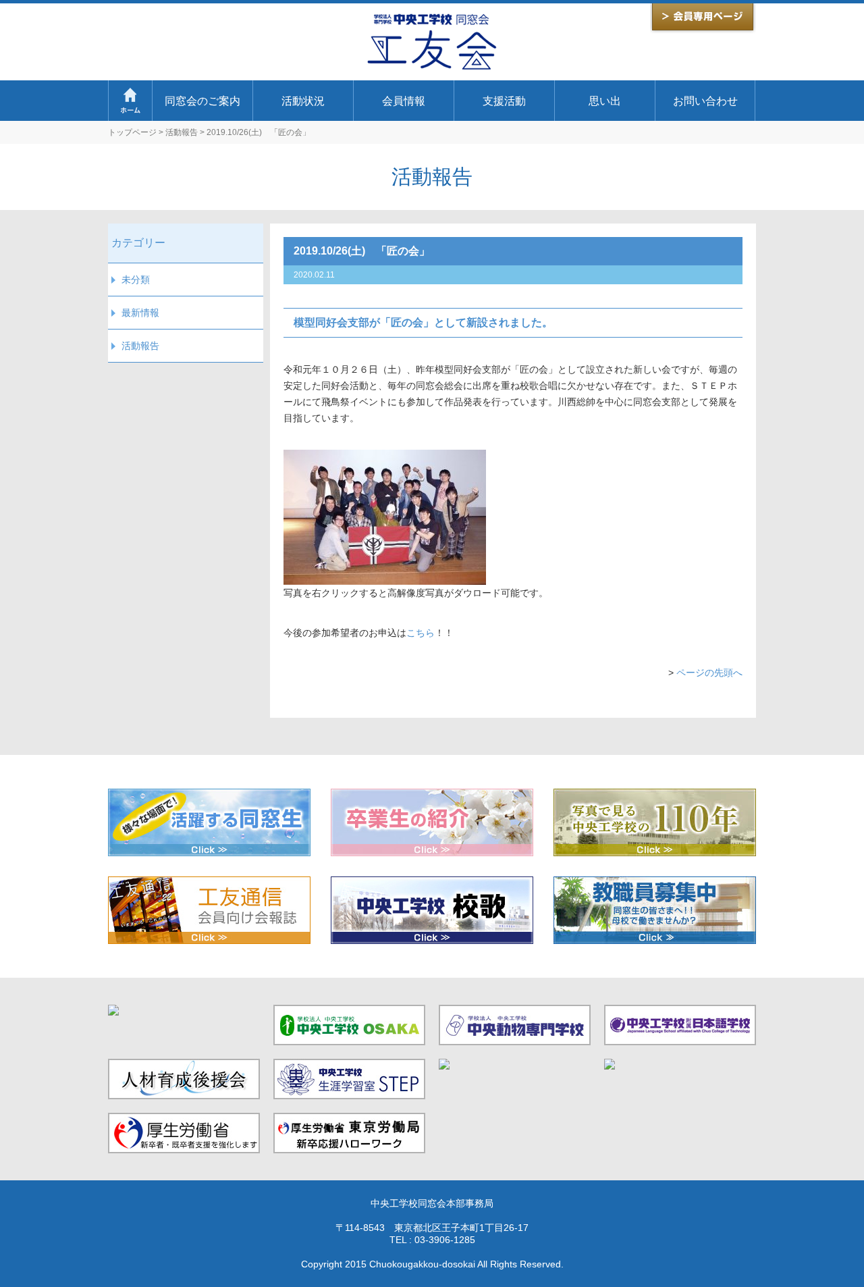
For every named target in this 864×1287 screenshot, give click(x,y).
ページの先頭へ (709, 672)
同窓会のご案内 (202, 101)
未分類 (136, 279)
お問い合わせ (705, 101)
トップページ (132, 132)
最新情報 (140, 312)
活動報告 (181, 132)
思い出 (605, 101)
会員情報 (403, 101)
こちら (420, 632)
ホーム (130, 100)
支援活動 (504, 101)
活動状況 (303, 101)
